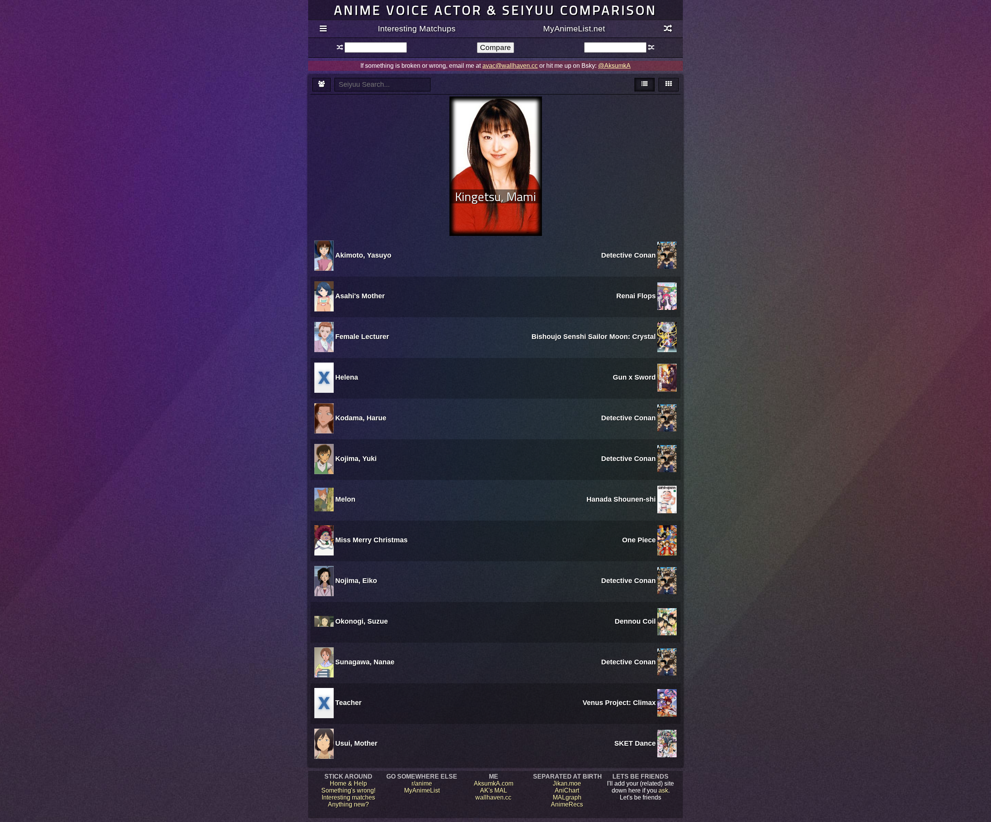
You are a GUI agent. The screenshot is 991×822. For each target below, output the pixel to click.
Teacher (348, 703)
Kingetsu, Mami (495, 196)
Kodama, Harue (360, 418)
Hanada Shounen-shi (621, 499)
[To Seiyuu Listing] (321, 84)
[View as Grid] (668, 84)
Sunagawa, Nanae (364, 662)
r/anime (421, 783)
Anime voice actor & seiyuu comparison (495, 10)
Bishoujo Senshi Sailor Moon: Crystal (594, 336)
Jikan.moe (567, 783)
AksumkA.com (493, 783)
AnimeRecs (567, 804)
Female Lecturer (362, 336)
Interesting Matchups (417, 28)
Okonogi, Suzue (361, 621)
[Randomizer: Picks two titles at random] (668, 29)
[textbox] (375, 47)
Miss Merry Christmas (371, 540)
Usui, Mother (356, 743)
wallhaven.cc (493, 797)
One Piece (639, 540)
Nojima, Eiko (356, 581)
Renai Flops (636, 296)
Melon (345, 499)
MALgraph (567, 797)
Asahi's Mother (360, 296)
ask (663, 790)
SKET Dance (635, 743)
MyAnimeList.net (574, 28)
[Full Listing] (323, 29)
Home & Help (348, 783)
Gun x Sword (634, 377)
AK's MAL (493, 790)
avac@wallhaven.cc (510, 65)
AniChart (567, 790)
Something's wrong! (348, 790)
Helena (346, 377)
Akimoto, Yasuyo (363, 255)
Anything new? (348, 804)
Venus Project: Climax (619, 703)
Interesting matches (348, 797)
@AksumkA (614, 65)
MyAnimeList (422, 790)
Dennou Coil (635, 621)
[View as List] (644, 84)
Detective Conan (628, 255)
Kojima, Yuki (356, 459)
